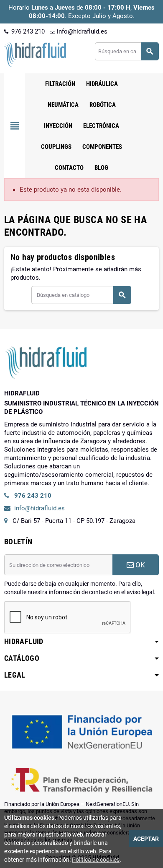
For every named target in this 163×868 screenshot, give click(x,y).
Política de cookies (96, 859)
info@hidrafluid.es (81, 31)
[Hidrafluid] (35, 54)
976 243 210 (27, 31)
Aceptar (146, 838)
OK (139, 565)
